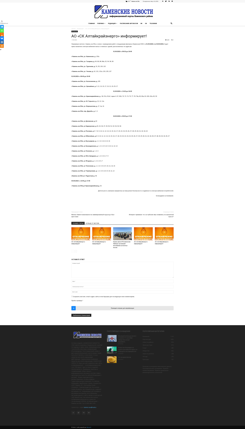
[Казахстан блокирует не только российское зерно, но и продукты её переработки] (112, 350)
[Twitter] (165, 1)
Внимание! (74, 31)
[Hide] (1, 49)
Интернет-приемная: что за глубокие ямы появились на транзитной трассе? (151, 216)
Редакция (112, 23)
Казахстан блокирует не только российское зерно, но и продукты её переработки (127, 349)
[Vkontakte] (2, 38)
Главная (91, 23)
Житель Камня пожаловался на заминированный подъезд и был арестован (92, 216)
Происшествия (147, 345)
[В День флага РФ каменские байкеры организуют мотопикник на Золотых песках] (122, 233)
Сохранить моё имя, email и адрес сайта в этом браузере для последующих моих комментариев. (104, 296)
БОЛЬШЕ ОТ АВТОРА (92, 223)
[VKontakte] (169, 1)
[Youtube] (172, 1)
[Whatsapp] (2, 31)
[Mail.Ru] (2, 42)
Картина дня (147, 339)
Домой (73, 28)
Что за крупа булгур (124, 357)
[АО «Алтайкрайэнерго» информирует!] (80, 233)
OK (146, 23)
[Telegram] (2, 27)
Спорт (145, 348)
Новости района (148, 342)
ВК (141, 23)
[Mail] (162, 1)
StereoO (89, 427)
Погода (145, 356)
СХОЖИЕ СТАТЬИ (78, 223)
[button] (171, 23)
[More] (2, 46)
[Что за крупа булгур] (112, 359)
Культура (146, 359)
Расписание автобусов (129, 23)
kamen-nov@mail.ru (90, 407)
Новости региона (148, 354)
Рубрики (100, 23)
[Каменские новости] (122, 12)
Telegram (153, 23)
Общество (146, 351)
